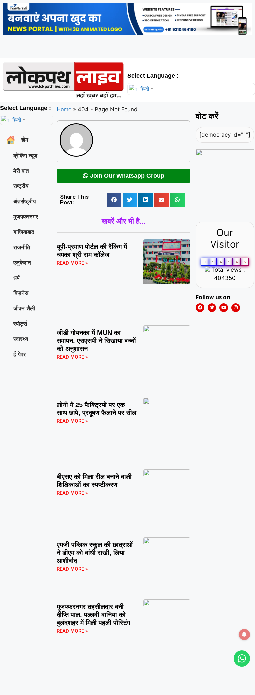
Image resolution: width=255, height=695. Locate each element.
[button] (114, 200)
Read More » (72, 263)
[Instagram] (235, 307)
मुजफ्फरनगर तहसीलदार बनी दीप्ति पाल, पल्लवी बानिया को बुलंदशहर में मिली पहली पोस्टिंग (93, 614)
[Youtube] (223, 307)
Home (64, 109)
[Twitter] (212, 307)
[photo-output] (225, 154)
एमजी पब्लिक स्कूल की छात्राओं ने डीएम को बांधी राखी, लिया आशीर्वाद (95, 552)
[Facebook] (200, 307)
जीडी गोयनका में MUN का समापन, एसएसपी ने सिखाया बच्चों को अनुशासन (96, 340)
